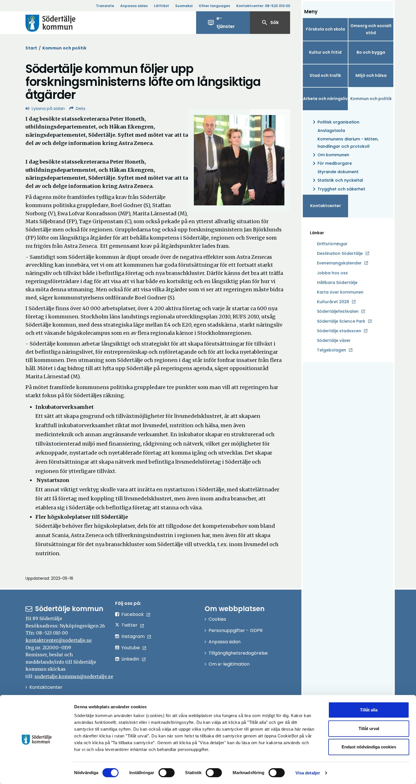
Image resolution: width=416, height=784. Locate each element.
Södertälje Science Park (341, 321)
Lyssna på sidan (48, 108)
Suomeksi (183, 5)
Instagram (133, 636)
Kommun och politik (64, 48)
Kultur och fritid (325, 52)
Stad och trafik (325, 75)
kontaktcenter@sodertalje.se (58, 640)
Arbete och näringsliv (325, 98)
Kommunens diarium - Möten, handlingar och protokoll (348, 142)
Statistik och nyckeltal (337, 180)
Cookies (217, 619)
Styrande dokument (338, 172)
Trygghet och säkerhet (338, 189)
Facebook (132, 614)
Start (31, 48)
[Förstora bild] (239, 160)
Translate (105, 5)
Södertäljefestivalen (338, 311)
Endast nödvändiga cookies (369, 746)
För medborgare (331, 163)
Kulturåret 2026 (333, 302)
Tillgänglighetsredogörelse (238, 653)
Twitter (129, 625)
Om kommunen (330, 154)
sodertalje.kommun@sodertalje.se (74, 676)
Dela (80, 108)
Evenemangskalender (339, 263)
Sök (270, 22)
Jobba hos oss (332, 273)
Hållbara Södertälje (337, 282)
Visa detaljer (307, 772)
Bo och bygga (371, 52)
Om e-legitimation (229, 664)
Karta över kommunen (340, 292)
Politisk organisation (335, 122)
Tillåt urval (369, 728)
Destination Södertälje (340, 253)
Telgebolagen (331, 350)
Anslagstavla (331, 130)
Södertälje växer (334, 340)
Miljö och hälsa (371, 75)
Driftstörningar (332, 244)
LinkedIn (130, 659)
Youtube (130, 647)
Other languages (214, 5)
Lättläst (161, 5)
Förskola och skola (325, 29)
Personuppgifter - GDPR (236, 630)
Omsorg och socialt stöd (371, 29)
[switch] (166, 772)
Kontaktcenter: (263, 5)
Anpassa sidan (134, 5)
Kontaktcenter (325, 206)
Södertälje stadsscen (339, 331)
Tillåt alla (369, 709)
